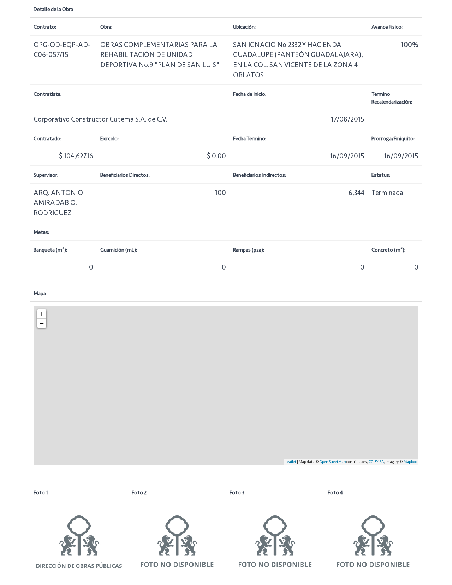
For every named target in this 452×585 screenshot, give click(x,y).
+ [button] (42, 314)
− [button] (42, 323)
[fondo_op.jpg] (79, 540)
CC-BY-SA (376, 462)
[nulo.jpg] (177, 540)
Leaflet (290, 462)
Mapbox (410, 462)
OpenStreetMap (333, 462)
